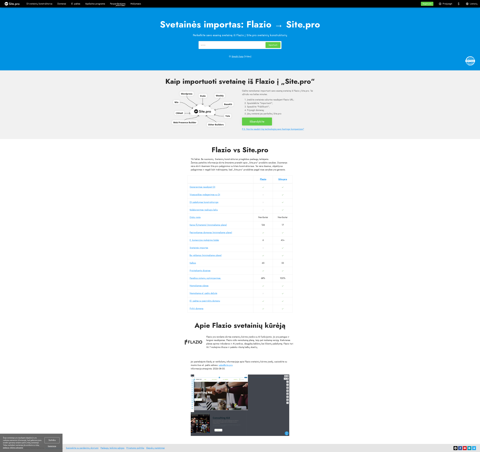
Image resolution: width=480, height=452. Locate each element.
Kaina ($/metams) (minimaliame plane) (208, 225)
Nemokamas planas (199, 285)
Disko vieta (195, 217)
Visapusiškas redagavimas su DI (205, 194)
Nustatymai (52, 446)
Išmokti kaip (238, 56)
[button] (427, 4)
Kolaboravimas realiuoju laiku (204, 209)
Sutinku (52, 440)
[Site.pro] (456, 448)
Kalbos (193, 263)
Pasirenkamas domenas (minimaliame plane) (211, 232)
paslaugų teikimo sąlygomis (13, 447)
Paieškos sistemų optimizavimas (205, 278)
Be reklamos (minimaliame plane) (206, 255)
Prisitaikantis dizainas (200, 270)
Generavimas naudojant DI (202, 187)
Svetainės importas (199, 247)
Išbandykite (257, 121)
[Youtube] (465, 448)
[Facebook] (460, 448)
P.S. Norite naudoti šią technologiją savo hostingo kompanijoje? (273, 129)
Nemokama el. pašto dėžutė (203, 293)
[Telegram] (474, 448)
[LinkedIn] (469, 448)
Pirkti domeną (196, 308)
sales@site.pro (225, 365)
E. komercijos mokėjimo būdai (204, 240)
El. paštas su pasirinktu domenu (205, 301)
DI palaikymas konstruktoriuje (204, 202)
